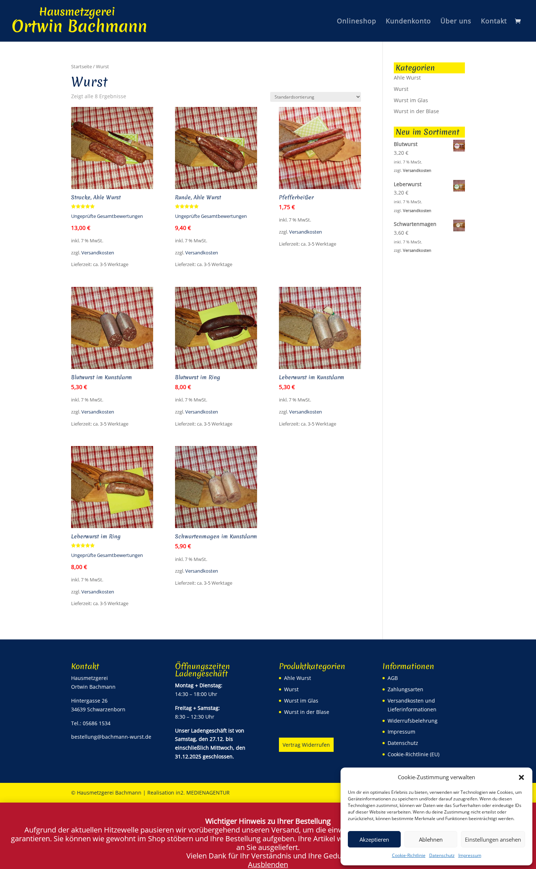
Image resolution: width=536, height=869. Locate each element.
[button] (521, 777)
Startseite (81, 66)
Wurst (401, 88)
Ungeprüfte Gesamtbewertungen (107, 216)
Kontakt (494, 21)
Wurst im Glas (411, 100)
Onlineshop (356, 21)
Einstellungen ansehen (493, 839)
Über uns (455, 21)
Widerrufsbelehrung (413, 720)
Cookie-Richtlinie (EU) (413, 754)
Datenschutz (442, 855)
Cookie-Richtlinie (409, 855)
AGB (393, 677)
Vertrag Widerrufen (306, 744)
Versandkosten (97, 253)
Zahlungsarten (405, 689)
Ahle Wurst (407, 77)
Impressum (469, 855)
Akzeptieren (374, 839)
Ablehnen (431, 839)
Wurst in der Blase (416, 111)
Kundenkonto (408, 21)
